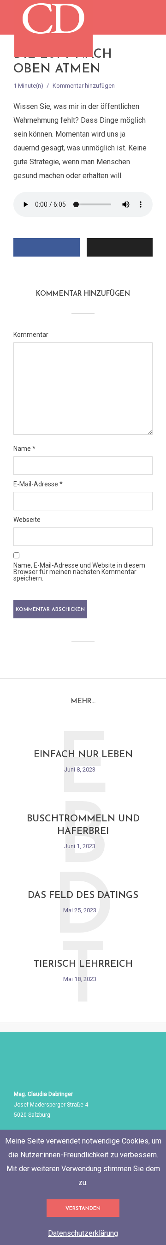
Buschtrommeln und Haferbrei (83, 825)
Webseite (27, 519)
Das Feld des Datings (83, 895)
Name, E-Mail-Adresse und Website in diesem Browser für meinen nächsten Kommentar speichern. (79, 571)
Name (24, 448)
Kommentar (30, 334)
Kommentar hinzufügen (84, 85)
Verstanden (83, 1208)
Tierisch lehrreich (83, 964)
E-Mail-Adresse (38, 484)
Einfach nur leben (83, 755)
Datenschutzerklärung (83, 1233)
